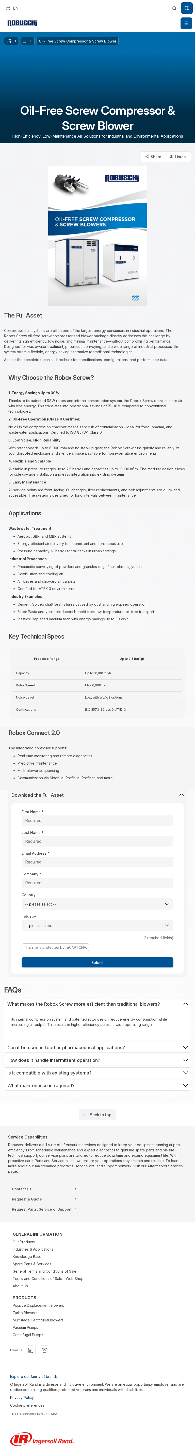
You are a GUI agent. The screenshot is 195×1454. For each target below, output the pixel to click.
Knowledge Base (27, 1256)
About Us (20, 1286)
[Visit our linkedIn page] (31, 1350)
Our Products (24, 1242)
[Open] (186, 23)
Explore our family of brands (34, 1376)
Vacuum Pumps (25, 1327)
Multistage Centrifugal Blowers (38, 1320)
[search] (174, 8)
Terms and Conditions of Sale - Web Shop (48, 1278)
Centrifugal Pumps (28, 1335)
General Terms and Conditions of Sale (44, 1271)
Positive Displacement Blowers (38, 1305)
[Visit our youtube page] (44, 1350)
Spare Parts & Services (32, 1264)
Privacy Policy (22, 1397)
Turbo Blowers (25, 1313)
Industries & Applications (33, 1249)
